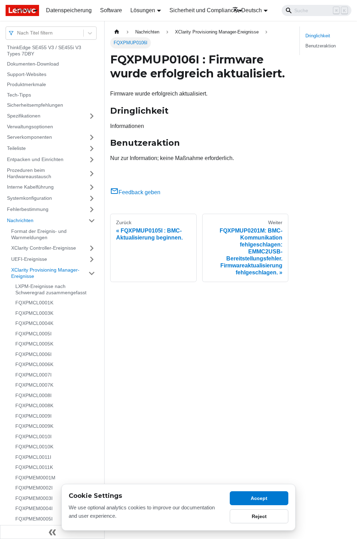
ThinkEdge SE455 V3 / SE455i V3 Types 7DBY (44, 50)
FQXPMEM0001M (35, 477)
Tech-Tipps (19, 95)
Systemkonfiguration (29, 198)
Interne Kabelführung (30, 187)
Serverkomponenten (29, 137)
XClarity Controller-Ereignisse (43, 248)
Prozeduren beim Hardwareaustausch (29, 173)
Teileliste (16, 148)
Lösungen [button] (142, 10)
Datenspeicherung (69, 10)
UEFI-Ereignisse (29, 259)
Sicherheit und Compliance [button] (203, 10)
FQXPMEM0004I (34, 508)
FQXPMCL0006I (33, 354)
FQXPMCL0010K (34, 446)
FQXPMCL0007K (34, 385)
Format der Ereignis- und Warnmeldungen (39, 234)
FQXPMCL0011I (33, 457)
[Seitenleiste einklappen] (52, 532)
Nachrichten (20, 220)
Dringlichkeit (317, 35)
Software (111, 10)
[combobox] (17, 33)
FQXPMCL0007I (33, 375)
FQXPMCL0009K (34, 426)
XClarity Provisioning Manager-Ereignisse (45, 273)
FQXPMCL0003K (34, 313)
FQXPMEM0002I (34, 488)
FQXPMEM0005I (34, 519)
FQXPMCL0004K (34, 323)
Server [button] (23, 10)
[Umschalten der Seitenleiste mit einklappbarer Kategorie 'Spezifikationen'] (91, 116)
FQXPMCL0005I (33, 333)
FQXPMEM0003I (34, 498)
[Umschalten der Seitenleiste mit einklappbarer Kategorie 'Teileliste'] (91, 148)
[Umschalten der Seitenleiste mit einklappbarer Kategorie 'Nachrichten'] (91, 220)
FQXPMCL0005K (34, 344)
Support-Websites (26, 74)
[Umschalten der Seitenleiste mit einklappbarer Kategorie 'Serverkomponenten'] (91, 137)
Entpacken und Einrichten (35, 159)
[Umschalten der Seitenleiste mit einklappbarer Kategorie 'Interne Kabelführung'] (91, 187)
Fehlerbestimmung (27, 209)
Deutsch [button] (251, 10)
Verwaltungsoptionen (30, 126)
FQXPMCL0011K (34, 467)
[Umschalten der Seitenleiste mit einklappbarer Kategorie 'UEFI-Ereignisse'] (91, 259)
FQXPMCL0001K (34, 302)
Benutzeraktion (320, 45)
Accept (259, 498)
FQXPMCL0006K (34, 364)
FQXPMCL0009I (33, 416)
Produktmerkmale (26, 84)
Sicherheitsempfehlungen (35, 105)
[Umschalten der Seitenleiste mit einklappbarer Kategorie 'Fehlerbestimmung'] (91, 209)
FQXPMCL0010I (33, 436)
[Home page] (116, 31)
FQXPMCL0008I (33, 395)
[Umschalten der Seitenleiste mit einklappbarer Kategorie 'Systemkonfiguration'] (91, 198)
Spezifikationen (23, 116)
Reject (259, 516)
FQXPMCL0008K (34, 405)
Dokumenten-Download (33, 64)
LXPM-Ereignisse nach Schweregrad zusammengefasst (50, 289)
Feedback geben (139, 192)
